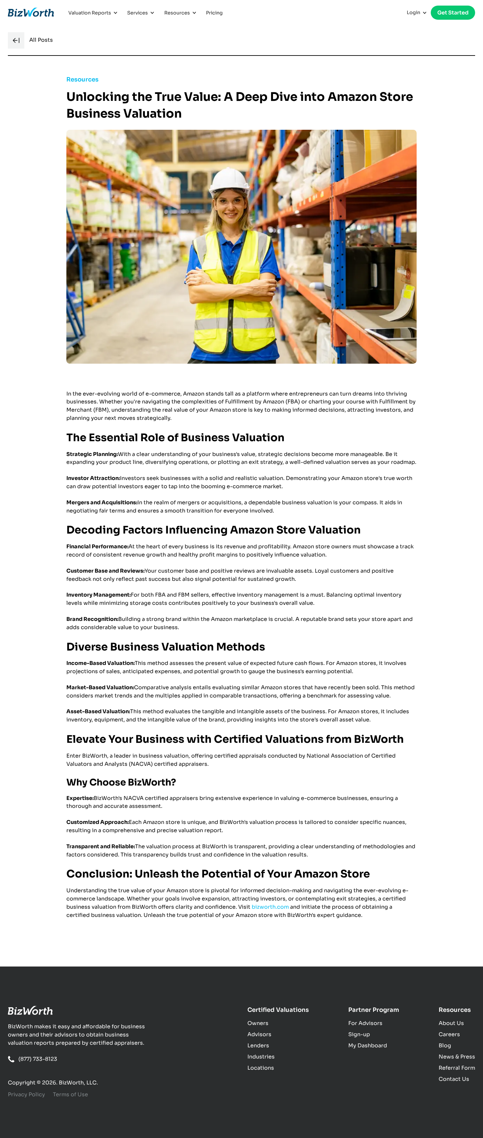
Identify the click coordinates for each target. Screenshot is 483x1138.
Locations (260, 1067)
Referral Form (457, 1067)
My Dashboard (367, 1045)
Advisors (259, 1034)
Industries (261, 1056)
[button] (93, 13)
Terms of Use (70, 1094)
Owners (257, 1023)
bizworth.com (270, 906)
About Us (451, 1023)
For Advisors (365, 1023)
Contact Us (454, 1079)
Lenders (258, 1045)
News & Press (457, 1056)
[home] (31, 13)
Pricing (214, 13)
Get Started (453, 12)
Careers (449, 1034)
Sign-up (359, 1034)
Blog (445, 1045)
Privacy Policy (26, 1094)
